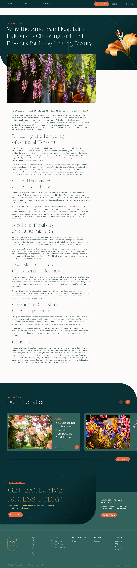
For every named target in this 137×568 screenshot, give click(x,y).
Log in (114, 4)
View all (123, 459)
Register (101, 4)
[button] (9, 4)
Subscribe (109, 515)
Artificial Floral (56, 541)
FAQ (116, 544)
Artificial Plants (57, 544)
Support (118, 541)
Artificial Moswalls (58, 547)
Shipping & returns (119, 548)
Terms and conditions (120, 565)
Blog (74, 541)
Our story (97, 541)
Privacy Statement (100, 565)
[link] (101, 4)
